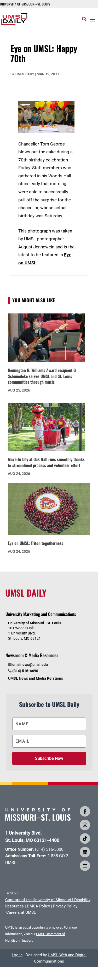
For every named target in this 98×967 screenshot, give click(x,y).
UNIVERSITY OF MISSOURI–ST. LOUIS (25, 4)
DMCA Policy (38, 906)
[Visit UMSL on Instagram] (85, 825)
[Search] (84, 19)
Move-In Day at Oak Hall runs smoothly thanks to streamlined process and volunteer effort (46, 462)
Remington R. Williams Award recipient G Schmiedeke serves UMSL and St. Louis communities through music (42, 376)
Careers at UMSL (21, 912)
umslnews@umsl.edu (30, 664)
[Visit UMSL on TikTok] (85, 838)
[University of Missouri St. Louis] (38, 819)
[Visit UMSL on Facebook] (85, 811)
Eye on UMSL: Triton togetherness (35, 543)
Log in (17, 955)
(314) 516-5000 (49, 849)
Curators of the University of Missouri (38, 900)
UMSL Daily (24, 74)
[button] (92, 19)
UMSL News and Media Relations (35, 678)
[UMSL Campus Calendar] (85, 865)
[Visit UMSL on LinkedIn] (85, 852)
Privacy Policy (65, 906)
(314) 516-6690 (25, 671)
